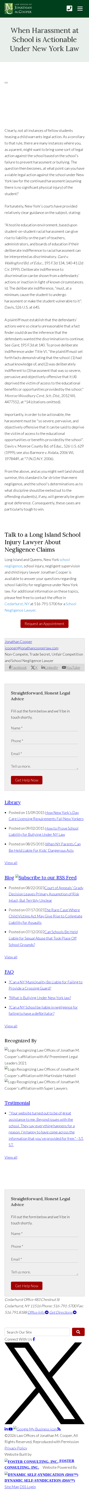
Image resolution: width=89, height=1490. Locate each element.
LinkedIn (51, 667)
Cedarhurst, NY (17, 603)
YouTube (73, 667)
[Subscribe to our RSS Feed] (46, 877)
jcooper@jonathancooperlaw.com (31, 648)
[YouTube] (10, 1429)
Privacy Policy (16, 1448)
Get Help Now (26, 780)
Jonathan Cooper (18, 641)
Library (13, 802)
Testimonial (17, 1103)
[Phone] (69, 8)
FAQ (9, 972)
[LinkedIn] (6, 1429)
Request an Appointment (44, 623)
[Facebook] (34, 1339)
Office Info (36, 1312)
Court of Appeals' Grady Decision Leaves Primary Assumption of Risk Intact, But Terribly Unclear (46, 894)
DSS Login (28, 1486)
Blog (9, 877)
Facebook (19, 667)
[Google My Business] (35, 1429)
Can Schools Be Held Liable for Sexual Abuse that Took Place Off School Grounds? (43, 938)
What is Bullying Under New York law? (40, 997)
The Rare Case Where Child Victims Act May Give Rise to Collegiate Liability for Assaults (45, 916)
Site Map (12, 1486)
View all (11, 862)
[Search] (78, 1332)
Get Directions (61, 1312)
